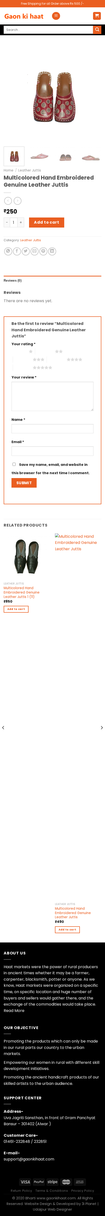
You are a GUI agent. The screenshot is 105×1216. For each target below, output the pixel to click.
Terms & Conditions (51, 1191)
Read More (14, 1010)
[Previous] (11, 94)
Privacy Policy (82, 1191)
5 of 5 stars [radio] (23, 367)
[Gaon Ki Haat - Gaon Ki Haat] (24, 16)
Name (18, 419)
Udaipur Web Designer (52, 1209)
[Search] (97, 30)
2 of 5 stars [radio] (45, 351)
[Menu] (56, 16)
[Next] (93, 94)
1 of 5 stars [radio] (19, 351)
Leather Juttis (29, 170)
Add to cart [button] (16, 609)
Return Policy (21, 1191)
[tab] (52, 281)
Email (17, 441)
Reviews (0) (12, 280)
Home (8, 170)
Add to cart (46, 222)
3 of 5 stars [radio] (23, 359)
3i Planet (88, 1203)
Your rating (23, 344)
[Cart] (97, 16)
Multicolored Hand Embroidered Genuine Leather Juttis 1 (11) (22, 592)
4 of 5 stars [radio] (57, 359)
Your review (24, 377)
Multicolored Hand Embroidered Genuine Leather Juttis (73, 912)
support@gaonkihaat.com (29, 1159)
